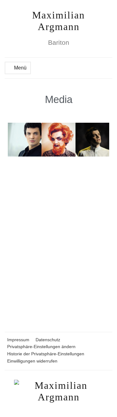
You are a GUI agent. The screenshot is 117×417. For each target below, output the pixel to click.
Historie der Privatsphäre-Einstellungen (45, 353)
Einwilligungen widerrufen (32, 360)
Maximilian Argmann (58, 20)
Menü (20, 67)
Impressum (18, 339)
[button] (13, 139)
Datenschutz (48, 339)
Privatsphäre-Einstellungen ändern (41, 346)
